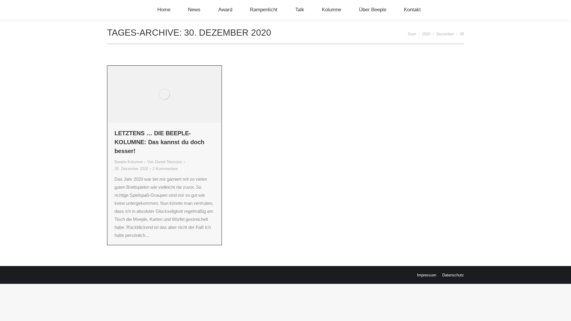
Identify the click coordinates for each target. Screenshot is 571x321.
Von (164, 162)
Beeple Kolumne (128, 162)
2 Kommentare (165, 168)
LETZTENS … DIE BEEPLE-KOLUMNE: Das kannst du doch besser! (159, 142)
